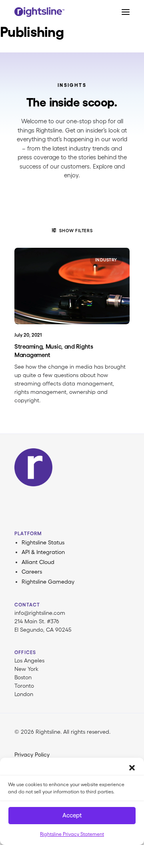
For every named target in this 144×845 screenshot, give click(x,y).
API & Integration (43, 552)
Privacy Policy (32, 754)
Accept (72, 815)
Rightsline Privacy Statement (72, 834)
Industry (106, 259)
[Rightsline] (39, 12)
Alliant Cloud (38, 562)
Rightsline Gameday (48, 581)
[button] (132, 768)
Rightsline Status (43, 542)
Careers (32, 571)
